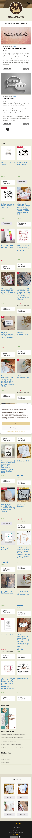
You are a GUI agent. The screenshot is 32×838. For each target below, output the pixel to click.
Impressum (17, 431)
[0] (28, 6)
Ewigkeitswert (9, 98)
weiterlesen (7, 69)
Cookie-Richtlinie (10, 431)
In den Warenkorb (6, 182)
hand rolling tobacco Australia (8, 747)
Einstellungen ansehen (16, 428)
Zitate (14, 96)
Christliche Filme (5, 762)
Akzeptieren (16, 423)
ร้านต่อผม (3, 741)
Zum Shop (16, 780)
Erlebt (14, 46)
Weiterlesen (22, 182)
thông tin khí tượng (5, 744)
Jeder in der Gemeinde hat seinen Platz (16, 734)
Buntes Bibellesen (12, 741)
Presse (2, 766)
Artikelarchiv (4, 756)
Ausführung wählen (22, 224)
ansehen (9, 797)
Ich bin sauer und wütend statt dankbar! (14, 737)
